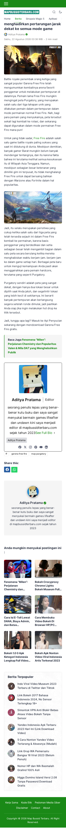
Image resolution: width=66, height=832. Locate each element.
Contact (35, 807)
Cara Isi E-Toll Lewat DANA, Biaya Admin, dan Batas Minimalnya (17, 621)
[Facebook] (20, 447)
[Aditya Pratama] (33, 498)
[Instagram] (30, 447)
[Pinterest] (36, 447)
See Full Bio (43, 433)
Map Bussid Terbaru (38, 818)
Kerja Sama (11, 802)
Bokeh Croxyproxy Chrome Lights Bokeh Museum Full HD (47, 585)
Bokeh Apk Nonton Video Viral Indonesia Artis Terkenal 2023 (48, 656)
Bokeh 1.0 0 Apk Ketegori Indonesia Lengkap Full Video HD (16, 656)
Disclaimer (22, 807)
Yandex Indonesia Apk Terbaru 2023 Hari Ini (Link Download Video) (36, 729)
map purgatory (38, 453)
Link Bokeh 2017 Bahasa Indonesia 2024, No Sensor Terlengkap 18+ (34, 699)
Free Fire (39, 138)
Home (7, 18)
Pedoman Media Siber (47, 802)
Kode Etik (26, 802)
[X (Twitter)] (25, 447)
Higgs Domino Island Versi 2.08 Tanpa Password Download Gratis (37, 781)
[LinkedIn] (46, 447)
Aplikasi (53, 18)
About (46, 807)
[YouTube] (41, 447)
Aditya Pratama (31, 503)
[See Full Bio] (54, 432)
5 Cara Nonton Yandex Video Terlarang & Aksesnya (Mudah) (37, 741)
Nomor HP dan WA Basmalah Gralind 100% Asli (35, 768)
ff (6, 453)
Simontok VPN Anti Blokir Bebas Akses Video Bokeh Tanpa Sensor (37, 714)
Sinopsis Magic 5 (35, 18)
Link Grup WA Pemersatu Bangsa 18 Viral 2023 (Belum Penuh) (35, 755)
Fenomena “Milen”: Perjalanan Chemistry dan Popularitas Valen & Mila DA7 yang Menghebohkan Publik (16, 585)
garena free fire (19, 453)
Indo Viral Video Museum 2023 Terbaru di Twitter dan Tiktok (36, 686)
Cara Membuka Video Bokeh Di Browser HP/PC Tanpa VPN (45, 621)
